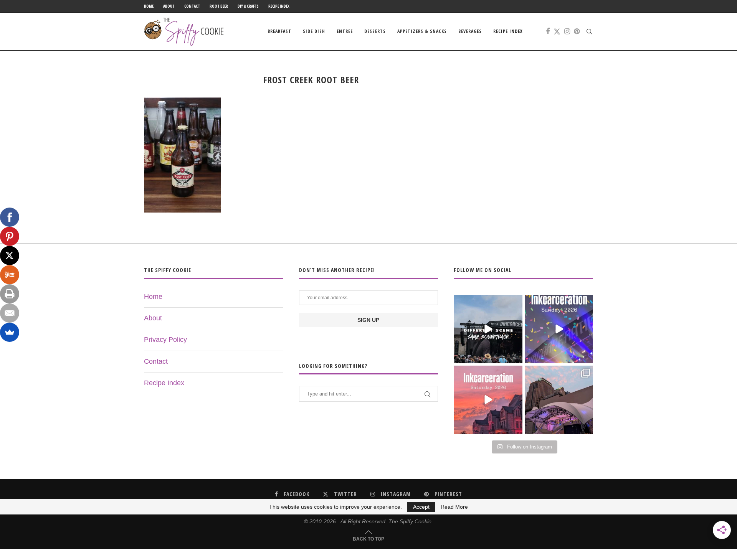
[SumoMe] (9, 332)
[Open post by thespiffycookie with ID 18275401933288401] (488, 400)
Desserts (375, 31)
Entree (345, 31)
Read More (454, 506)
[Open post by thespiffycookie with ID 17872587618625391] (559, 329)
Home (149, 6)
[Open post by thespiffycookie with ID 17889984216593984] (559, 400)
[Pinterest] (577, 31)
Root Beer (219, 6)
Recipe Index (278, 6)
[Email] (9, 313)
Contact (192, 6)
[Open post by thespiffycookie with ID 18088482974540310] (488, 329)
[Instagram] (567, 31)
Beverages (470, 31)
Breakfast (279, 31)
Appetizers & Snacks (422, 31)
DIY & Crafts (248, 6)
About (169, 6)
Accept (421, 507)
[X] (9, 255)
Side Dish (314, 31)
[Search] (589, 31)
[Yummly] (9, 274)
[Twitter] (557, 31)
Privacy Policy (165, 339)
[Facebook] (548, 31)
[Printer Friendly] (9, 293)
